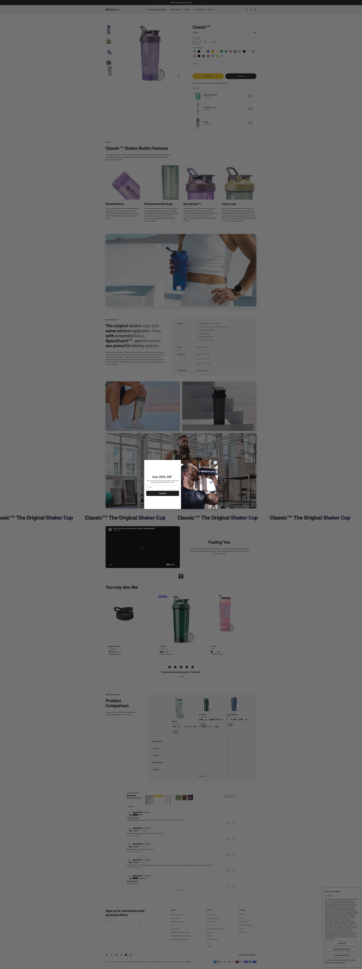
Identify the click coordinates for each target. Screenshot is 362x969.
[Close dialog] (215, 462)
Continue (162, 493)
